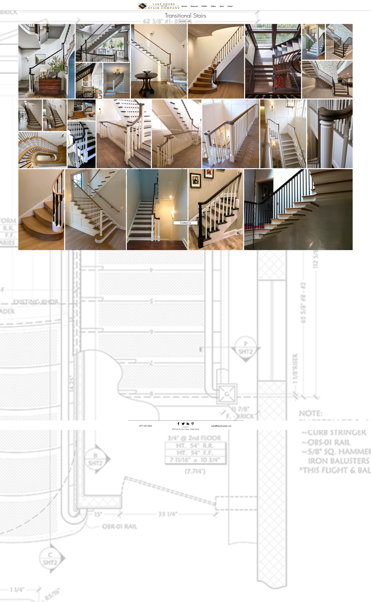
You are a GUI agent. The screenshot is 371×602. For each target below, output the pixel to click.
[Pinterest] (193, 424)
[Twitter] (183, 424)
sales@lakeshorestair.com (221, 426)
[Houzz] (188, 424)
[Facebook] (178, 424)
